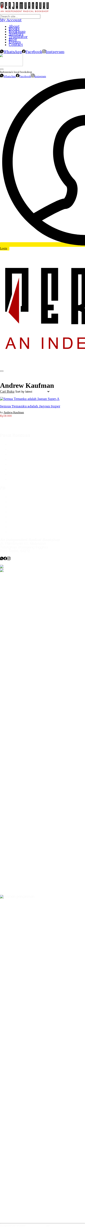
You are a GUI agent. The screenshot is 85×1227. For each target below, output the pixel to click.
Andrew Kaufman (13, 412)
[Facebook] (5, 559)
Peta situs (17, 532)
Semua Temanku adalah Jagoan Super (30, 406)
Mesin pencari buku (25, 459)
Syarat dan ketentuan (26, 479)
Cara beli (16, 449)
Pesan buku (18, 497)
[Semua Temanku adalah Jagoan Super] (30, 399)
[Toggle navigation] (1, 371)
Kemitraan (17, 517)
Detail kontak (19, 507)
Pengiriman (18, 469)
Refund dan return (23, 474)
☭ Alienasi (56, 1225)
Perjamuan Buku (36, 1225)
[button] (7, 391)
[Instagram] (8, 559)
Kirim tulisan (19, 502)
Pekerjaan (17, 522)
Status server (20, 527)
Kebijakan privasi (23, 512)
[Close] (1, 69)
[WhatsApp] (1, 559)
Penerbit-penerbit (23, 454)
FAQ (12, 444)
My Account (11, 20)
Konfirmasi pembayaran (28, 464)
